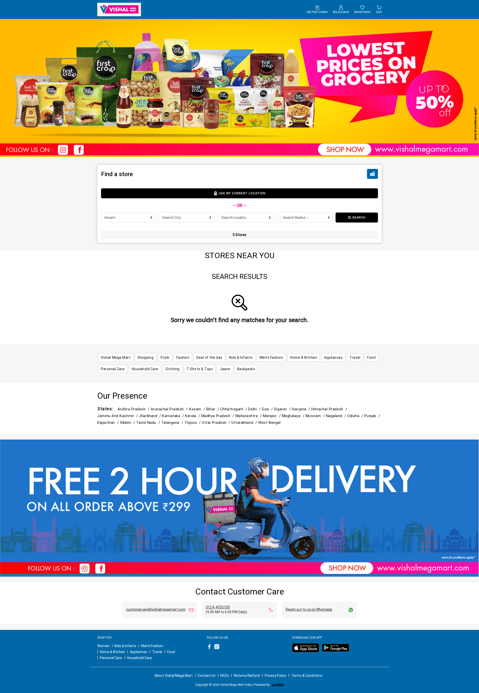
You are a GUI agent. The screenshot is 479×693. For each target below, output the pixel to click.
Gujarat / (283, 409)
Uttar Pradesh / (217, 422)
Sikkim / (128, 422)
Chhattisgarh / (234, 409)
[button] (36, 88)
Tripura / (193, 422)
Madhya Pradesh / (218, 415)
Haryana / (301, 409)
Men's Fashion (152, 646)
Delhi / (255, 409)
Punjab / (372, 415)
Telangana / (172, 422)
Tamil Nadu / (148, 422)
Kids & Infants (125, 646)
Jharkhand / (150, 415)
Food (171, 652)
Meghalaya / (294, 415)
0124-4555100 (218, 607)
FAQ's (224, 675)
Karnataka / (173, 415)
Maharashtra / (249, 415)
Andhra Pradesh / (134, 409)
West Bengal (269, 422)
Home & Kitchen (112, 652)
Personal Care (111, 658)
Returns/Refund (247, 675)
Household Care (139, 658)
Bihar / (213, 409)
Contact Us (206, 675)
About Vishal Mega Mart (173, 675)
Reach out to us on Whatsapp (309, 609)
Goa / (268, 409)
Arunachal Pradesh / (170, 409)
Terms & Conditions (306, 675)
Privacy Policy (275, 675)
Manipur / (272, 415)
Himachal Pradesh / (329, 409)
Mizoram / (316, 415)
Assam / (197, 409)
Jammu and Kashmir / (118, 415)
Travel (157, 652)
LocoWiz (278, 685)
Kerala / (193, 415)
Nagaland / (336, 415)
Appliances (138, 652)
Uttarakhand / (245, 422)
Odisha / (355, 415)
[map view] (372, 174)
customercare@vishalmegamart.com (156, 609)
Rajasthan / (108, 422)
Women (103, 646)
